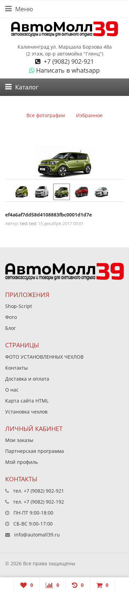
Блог (10, 328)
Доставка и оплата (27, 378)
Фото (11, 317)
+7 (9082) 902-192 (44, 501)
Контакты (16, 368)
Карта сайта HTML (27, 400)
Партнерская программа (34, 451)
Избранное (89, 115)
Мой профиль (21, 462)
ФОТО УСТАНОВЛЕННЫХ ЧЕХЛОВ (44, 357)
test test (28, 223)
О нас (12, 389)
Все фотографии (45, 115)
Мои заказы (19, 440)
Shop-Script (18, 306)
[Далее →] (64, 162)
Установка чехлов (26, 411)
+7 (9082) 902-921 (68, 61)
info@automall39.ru (37, 534)
